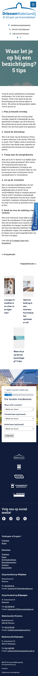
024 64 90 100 (9, 627)
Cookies (5, 668)
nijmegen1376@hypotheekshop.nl (21, 609)
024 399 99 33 (9, 607)
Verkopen (5, 541)
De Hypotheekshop (9, 560)
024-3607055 (9, 648)
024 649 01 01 (9, 586)
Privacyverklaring (9, 665)
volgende (9, 435)
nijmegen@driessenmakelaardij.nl (21, 651)
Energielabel (7, 568)
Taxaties (5, 565)
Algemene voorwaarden (11, 672)
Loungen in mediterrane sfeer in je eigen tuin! (9, 306)
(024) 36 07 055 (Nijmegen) (20, 29)
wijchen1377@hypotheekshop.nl (20, 589)
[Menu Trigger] (33, 4)
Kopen (4, 543)
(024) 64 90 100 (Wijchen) (20, 33)
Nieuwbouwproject (9, 562)
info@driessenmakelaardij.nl (20, 25)
